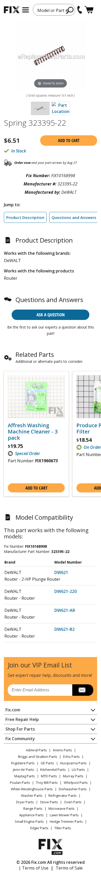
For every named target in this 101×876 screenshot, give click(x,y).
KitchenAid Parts (53, 769)
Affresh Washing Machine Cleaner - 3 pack (32, 431)
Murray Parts (73, 776)
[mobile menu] (25, 10)
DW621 (61, 572)
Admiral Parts (36, 750)
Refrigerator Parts (62, 795)
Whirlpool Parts (76, 782)
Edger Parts (39, 828)
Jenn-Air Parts (23, 769)
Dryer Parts (25, 802)
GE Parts (47, 763)
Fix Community (20, 738)
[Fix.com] (11, 9)
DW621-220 (65, 591)
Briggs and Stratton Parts (37, 756)
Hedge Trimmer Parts (66, 821)
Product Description (25, 217)
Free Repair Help (22, 719)
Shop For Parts (20, 729)
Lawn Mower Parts (64, 815)
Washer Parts (31, 795)
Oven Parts (73, 802)
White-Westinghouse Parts (32, 789)
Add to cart (69, 140)
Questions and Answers (74, 217)
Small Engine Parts (29, 821)
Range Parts (32, 808)
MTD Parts (49, 776)
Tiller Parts (62, 828)
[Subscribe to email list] (82, 690)
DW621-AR (64, 610)
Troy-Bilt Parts (47, 782)
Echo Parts (71, 756)
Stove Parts (49, 802)
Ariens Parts (62, 750)
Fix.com (12, 710)
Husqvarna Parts (73, 763)
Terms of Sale (69, 868)
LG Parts (78, 769)
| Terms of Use (33, 868)
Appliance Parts (31, 815)
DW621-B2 (64, 629)
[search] (70, 10)
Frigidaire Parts (23, 763)
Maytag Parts (24, 776)
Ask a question (51, 315)
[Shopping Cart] (88, 10)
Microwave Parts (61, 808)
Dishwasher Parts (73, 789)
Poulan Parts (20, 782)
